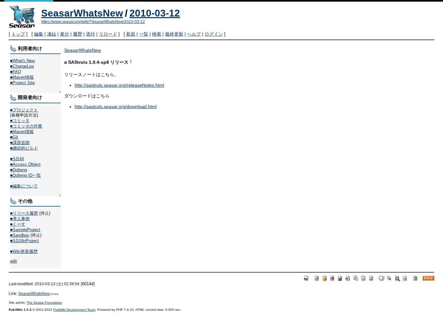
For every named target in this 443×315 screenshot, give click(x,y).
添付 (90, 34)
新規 (130, 34)
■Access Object (25, 164)
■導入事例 (20, 218)
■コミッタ (20, 120)
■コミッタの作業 (26, 126)
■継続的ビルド (24, 148)
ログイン (214, 34)
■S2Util (17, 158)
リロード (108, 34)
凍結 (51, 34)
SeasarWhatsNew (82, 13)
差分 (64, 34)
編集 (38, 34)
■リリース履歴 (24, 213)
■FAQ (15, 71)
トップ (18, 34)
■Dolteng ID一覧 (25, 175)
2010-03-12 (154, 13)
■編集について (24, 186)
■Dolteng (18, 169)
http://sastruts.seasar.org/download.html (116, 106)
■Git (14, 137)
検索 (156, 34)
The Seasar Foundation (44, 302)
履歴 (77, 34)
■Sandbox (19, 235)
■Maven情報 (22, 77)
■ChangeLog (22, 66)
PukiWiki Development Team (74, 309)
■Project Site (22, 82)
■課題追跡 (20, 142)
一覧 (143, 34)
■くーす (17, 224)
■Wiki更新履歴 (24, 251)
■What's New (22, 60)
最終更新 (174, 34)
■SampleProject (25, 229)
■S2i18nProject (24, 240)
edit (13, 261)
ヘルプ (194, 34)
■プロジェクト (24, 109)
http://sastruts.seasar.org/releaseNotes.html (119, 85)
